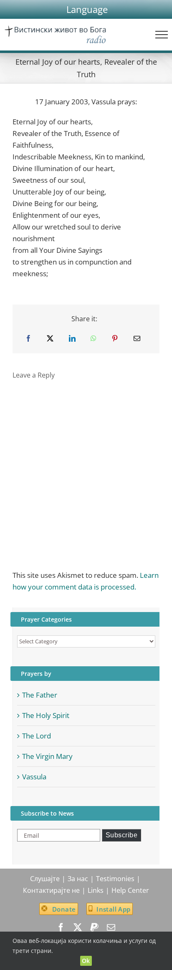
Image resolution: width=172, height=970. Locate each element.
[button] (87, 9)
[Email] (136, 338)
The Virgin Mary (47, 756)
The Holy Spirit (45, 715)
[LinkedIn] (72, 338)
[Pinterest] (114, 338)
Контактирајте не (51, 890)
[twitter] (77, 927)
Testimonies (115, 878)
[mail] (111, 927)
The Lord (36, 736)
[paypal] (94, 927)
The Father (39, 695)
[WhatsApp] (93, 338)
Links (96, 890)
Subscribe (122, 835)
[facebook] (61, 927)
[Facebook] (28, 338)
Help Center (130, 890)
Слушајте (45, 878)
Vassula (34, 776)
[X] (50, 338)
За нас (78, 878)
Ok (86, 961)
